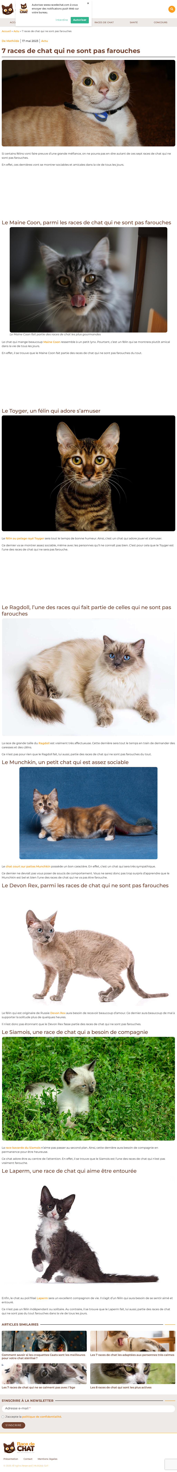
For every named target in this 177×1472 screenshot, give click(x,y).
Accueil (6, 31)
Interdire (62, 19)
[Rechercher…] (171, 9)
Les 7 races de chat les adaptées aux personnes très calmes (132, 1355)
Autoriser (79, 19)
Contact (28, 1458)
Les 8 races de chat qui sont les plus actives (120, 1387)
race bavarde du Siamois (23, 1147)
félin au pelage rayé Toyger (25, 538)
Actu (16, 31)
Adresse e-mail (17, 1408)
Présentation (10, 1458)
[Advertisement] (88, 194)
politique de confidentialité (41, 1416)
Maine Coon (51, 342)
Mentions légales (47, 1458)
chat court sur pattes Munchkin (28, 866)
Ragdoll (44, 743)
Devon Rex (58, 1013)
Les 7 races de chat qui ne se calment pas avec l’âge (38, 1387)
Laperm (42, 1298)
